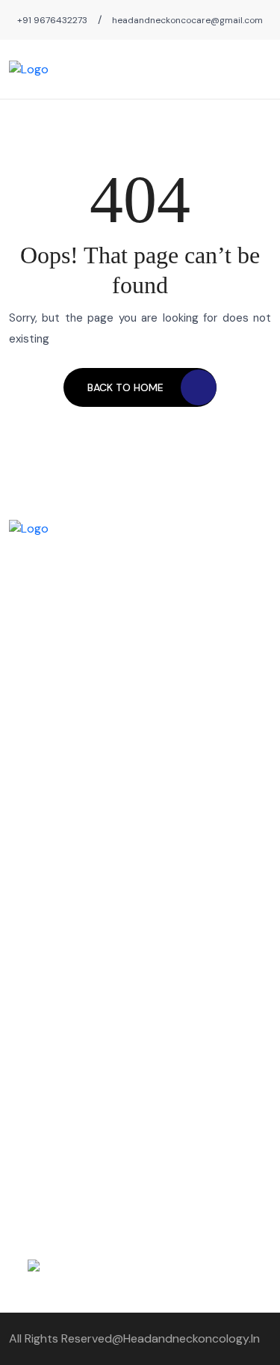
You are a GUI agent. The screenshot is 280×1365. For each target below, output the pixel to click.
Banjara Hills (37, 911)
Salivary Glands (187, 861)
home (23, 784)
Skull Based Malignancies (209, 886)
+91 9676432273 (52, 20)
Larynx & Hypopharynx (205, 835)
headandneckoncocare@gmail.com (187, 20)
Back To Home (125, 387)
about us (32, 810)
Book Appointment (55, 937)
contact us (37, 835)
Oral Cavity (176, 784)
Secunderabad (45, 886)
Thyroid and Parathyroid (209, 810)
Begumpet (34, 861)
